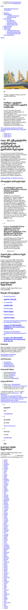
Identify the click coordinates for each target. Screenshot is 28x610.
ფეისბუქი (13, 372)
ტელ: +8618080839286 (14, 384)
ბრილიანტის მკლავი (17, 398)
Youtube (11, 376)
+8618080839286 (16, 3)
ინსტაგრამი (15, 378)
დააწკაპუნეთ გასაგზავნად (8, 354)
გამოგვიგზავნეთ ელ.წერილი (9, 178)
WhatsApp (20, 178)
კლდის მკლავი (5, 396)
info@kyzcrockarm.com (15, 2)
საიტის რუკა (15, 393)
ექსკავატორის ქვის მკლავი (19, 401)
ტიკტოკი (12, 375)
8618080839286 (8, 437)
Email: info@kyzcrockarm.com (19, 386)
